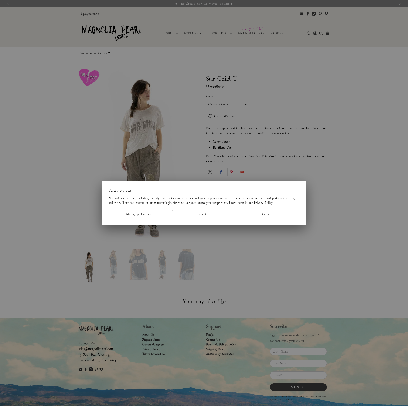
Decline (265, 214)
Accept (202, 214)
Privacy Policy (263, 203)
